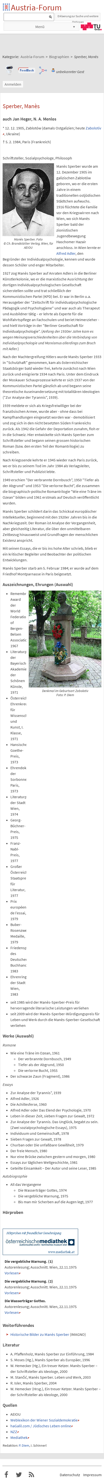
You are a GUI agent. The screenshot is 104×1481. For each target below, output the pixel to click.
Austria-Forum (36, 7)
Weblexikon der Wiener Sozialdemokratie (44, 1420)
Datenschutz (70, 1474)
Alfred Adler (65, 253)
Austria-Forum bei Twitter (19, 1475)
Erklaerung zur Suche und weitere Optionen (78, 17)
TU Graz (91, 26)
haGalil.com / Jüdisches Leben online (40, 1425)
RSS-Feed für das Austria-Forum (31, 1475)
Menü (40, 26)
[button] (26, 70)
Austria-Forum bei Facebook (6, 1475)
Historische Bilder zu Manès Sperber (39, 1334)
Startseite (6, 7)
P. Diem (24, 1445)
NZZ (13, 1431)
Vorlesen (12, 1273)
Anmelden (13, 84)
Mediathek (19, 1437)
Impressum (92, 1474)
